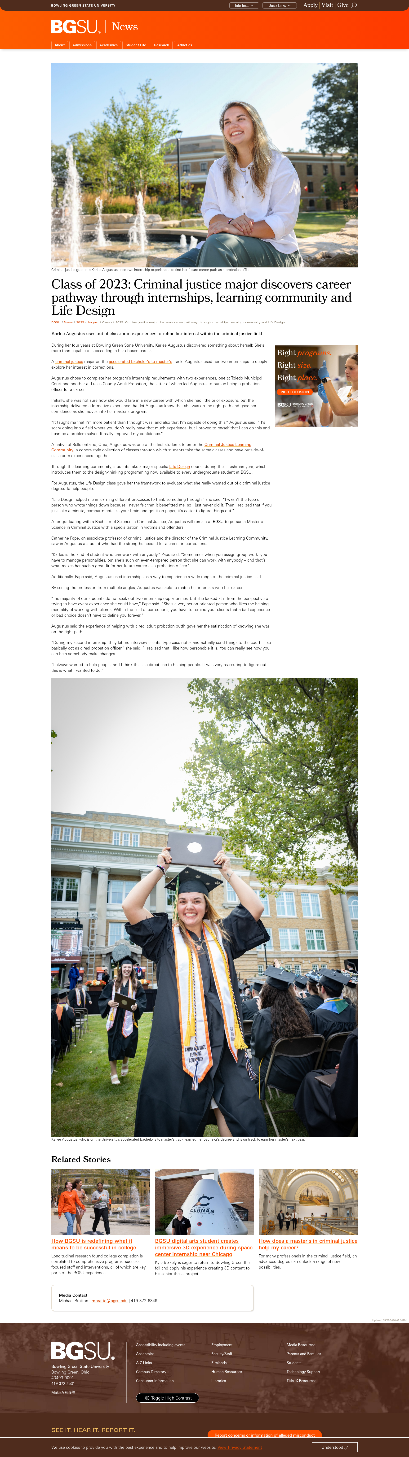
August (93, 322)
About (60, 45)
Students (294, 1363)
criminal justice (69, 361)
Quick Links (277, 5)
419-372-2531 (63, 1383)
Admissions (82, 45)
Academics (108, 45)
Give (343, 5)
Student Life (136, 45)
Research (161, 45)
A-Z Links (144, 1363)
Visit (327, 5)
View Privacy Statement (240, 1447)
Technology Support (303, 1372)
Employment (221, 1345)
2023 (80, 322)
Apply (310, 5)
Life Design (179, 466)
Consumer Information (155, 1380)
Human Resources (226, 1372)
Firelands (219, 1363)
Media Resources (301, 1345)
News (68, 322)
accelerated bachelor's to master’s (140, 361)
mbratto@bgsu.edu (110, 1300)
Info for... (242, 5)
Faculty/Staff (221, 1354)
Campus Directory (151, 1372)
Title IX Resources (301, 1380)
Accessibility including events (160, 1345)
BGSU (56, 322)
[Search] (354, 5)
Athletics (184, 45)
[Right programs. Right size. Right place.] (316, 391)
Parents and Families (304, 1354)
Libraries (218, 1380)
